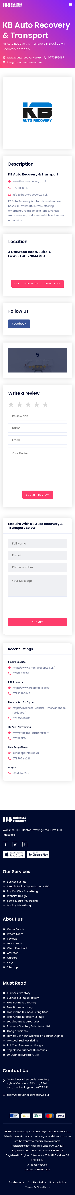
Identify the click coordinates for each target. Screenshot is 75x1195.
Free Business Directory (21, 1002)
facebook (19, 324)
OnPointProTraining (19, 727)
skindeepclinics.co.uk (26, 753)
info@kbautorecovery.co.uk (24, 62)
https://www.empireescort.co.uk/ (34, 668)
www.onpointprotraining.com (31, 733)
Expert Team (15, 934)
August (12, 767)
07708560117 (56, 57)
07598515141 (20, 738)
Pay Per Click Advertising (22, 891)
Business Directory (18, 993)
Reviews (12, 939)
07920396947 (21, 693)
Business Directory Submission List (28, 1026)
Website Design (17, 896)
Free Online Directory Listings (25, 1017)
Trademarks (16, 1182)
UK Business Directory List (23, 1055)
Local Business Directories (23, 1021)
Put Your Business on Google (25, 1045)
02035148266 (21, 773)
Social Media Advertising (22, 901)
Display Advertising (19, 905)
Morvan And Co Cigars (21, 702)
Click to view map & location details (37, 283)
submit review (37, 495)
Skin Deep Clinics (18, 747)
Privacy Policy (58, 1182)
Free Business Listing (20, 1007)
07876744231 (21, 758)
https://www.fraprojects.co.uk (31, 688)
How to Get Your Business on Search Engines (35, 1036)
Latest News (14, 943)
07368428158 (21, 673)
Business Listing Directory (23, 998)
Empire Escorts (16, 661)
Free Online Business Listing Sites (27, 1012)
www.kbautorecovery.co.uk (24, 57)
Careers (12, 958)
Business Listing (16, 882)
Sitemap (12, 967)
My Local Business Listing (22, 1040)
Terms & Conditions (37, 1187)
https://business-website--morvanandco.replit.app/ (39, 710)
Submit (37, 622)
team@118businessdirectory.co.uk (28, 1095)
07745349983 (21, 718)
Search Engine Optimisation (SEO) (29, 886)
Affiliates (12, 953)
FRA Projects (15, 682)
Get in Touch (15, 929)
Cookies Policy (37, 1182)
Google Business (17, 1031)
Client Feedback (17, 948)
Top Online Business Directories (27, 1050)
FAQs (10, 962)
